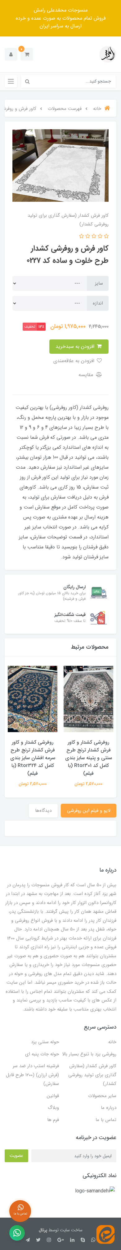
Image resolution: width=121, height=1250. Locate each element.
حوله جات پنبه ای (42, 1054)
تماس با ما (106, 1120)
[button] (26, 54)
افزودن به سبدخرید (76, 346)
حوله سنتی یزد (45, 1042)
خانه (112, 1042)
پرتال (43, 1230)
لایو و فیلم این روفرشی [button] (88, 810)
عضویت (16, 1155)
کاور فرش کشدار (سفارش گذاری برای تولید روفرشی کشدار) (92, 1074)
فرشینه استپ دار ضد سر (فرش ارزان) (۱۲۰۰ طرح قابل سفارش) (32, 1074)
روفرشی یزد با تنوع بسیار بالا (89, 1054)
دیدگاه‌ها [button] (43, 810)
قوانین (53, 1096)
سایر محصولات (102, 1096)
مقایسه (86, 375)
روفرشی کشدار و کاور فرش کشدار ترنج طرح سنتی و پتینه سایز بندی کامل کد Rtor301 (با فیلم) (88, 757)
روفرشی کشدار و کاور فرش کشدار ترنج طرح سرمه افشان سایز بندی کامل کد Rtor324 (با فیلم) (32, 757)
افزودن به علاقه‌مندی (74, 361)
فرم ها (53, 1120)
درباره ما (108, 1107)
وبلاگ (53, 1107)
